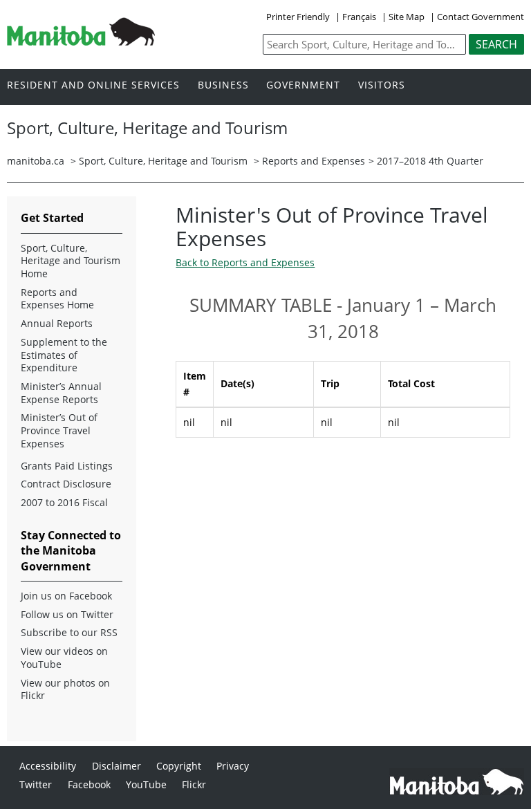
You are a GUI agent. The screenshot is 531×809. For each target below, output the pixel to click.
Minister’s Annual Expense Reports (61, 393)
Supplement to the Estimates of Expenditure (64, 355)
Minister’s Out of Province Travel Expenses (59, 430)
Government (303, 85)
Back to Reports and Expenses (245, 262)
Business (223, 85)
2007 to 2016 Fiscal (64, 502)
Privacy (232, 765)
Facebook (89, 784)
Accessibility (47, 765)
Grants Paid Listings (67, 466)
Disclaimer (116, 765)
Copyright (178, 765)
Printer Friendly (298, 16)
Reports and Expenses (313, 160)
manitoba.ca (35, 160)
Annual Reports (57, 323)
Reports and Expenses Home (57, 299)
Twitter (35, 784)
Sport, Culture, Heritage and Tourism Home (70, 261)
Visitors (381, 85)
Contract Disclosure (66, 484)
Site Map (407, 16)
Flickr (194, 784)
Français (359, 16)
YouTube (146, 784)
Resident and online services (93, 85)
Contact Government (480, 16)
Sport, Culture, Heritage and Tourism (163, 160)
